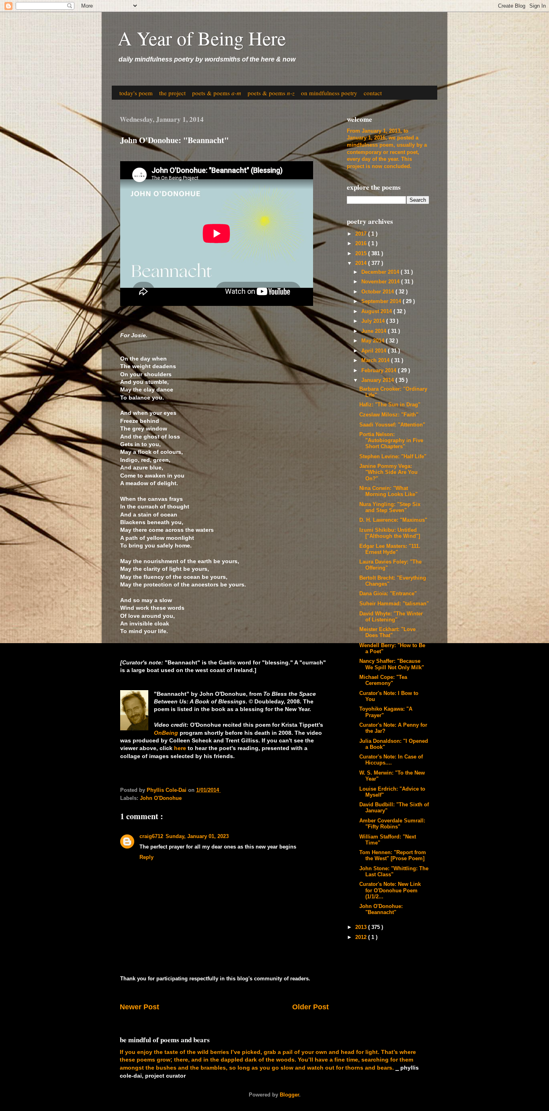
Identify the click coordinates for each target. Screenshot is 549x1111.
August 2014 (377, 311)
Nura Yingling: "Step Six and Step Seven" (389, 507)
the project (172, 93)
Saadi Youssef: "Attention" (392, 425)
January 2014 (378, 380)
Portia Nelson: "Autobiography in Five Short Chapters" (391, 440)
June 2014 (374, 331)
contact (373, 93)
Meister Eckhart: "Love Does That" (387, 632)
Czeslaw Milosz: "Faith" (388, 415)
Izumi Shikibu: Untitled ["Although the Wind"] (389, 533)
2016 (361, 243)
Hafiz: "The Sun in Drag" (389, 405)
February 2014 (379, 370)
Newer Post (139, 1007)
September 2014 (382, 301)
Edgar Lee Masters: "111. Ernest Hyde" (389, 549)
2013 (361, 927)
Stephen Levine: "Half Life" (392, 456)
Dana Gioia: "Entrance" (388, 593)
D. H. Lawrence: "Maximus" (393, 520)
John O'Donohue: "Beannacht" (381, 909)
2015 (361, 253)
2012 (361, 937)
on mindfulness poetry (329, 93)
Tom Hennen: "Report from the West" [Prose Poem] (392, 855)
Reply (146, 857)
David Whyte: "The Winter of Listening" (391, 617)
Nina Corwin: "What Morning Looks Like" (388, 491)
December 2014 (381, 272)
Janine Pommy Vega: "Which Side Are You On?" (388, 472)
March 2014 (376, 360)
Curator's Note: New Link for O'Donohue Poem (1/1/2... (390, 890)
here (180, 748)
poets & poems (216, 93)
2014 (361, 263)
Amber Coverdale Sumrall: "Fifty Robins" (392, 824)
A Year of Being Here (202, 38)
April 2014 (374, 351)
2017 (361, 234)
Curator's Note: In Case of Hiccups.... (391, 760)
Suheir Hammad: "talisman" (394, 604)
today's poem (136, 93)
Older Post (310, 1007)
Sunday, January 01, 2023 (197, 836)
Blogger (289, 1095)
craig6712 (151, 836)
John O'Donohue (161, 798)
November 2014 (381, 282)
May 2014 (373, 341)
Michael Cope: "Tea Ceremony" (383, 680)
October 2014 (378, 292)
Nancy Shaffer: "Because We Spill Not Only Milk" (391, 664)
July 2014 (373, 321)
